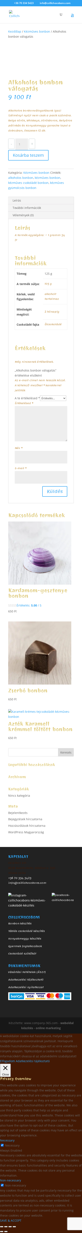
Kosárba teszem (28, 155)
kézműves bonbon (47, 178)
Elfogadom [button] (7, 1061)
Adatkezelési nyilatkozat (26, 987)
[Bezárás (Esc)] (14, 1226)
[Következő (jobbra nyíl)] (6, 1231)
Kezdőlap (14, 31)
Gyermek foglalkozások (25, 946)
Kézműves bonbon (37, 31)
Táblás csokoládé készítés (26, 931)
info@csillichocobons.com (27, 882)
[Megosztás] (10, 1226)
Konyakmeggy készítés (24, 938)
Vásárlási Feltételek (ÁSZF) (27, 972)
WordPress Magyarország (26, 832)
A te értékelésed (27, 398)
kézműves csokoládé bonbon (28, 183)
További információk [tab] (27, 208)
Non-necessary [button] (10, 1180)
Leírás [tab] (17, 200)
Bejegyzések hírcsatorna (25, 819)
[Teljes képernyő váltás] (6, 1226)
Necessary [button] (7, 1140)
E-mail (20, 468)
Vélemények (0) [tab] (23, 215)
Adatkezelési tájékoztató (26, 979)
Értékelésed (24, 403)
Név (18, 448)
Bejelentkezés (18, 813)
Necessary (12, 1145)
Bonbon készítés (20, 923)
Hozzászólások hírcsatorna (26, 826)
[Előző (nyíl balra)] (1, 1231)
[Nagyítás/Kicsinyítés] (1, 1226)
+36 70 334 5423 (19, 878)
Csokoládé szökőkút (22, 953)
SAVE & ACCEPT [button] (10, 1220)
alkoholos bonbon (20, 178)
